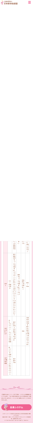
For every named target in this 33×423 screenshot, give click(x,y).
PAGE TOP (30, 408)
